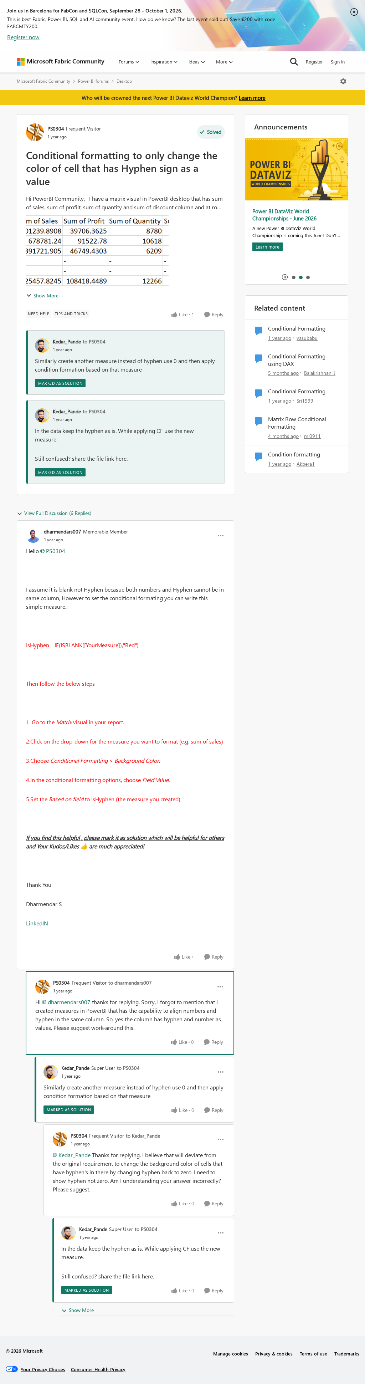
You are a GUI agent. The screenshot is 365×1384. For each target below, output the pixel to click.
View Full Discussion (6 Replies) (57, 513)
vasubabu (307, 337)
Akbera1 (306, 463)
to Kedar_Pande (143, 1135)
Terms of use (313, 1353)
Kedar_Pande (67, 341)
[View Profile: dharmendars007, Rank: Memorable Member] (33, 535)
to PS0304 (94, 341)
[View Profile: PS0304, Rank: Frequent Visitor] (35, 132)
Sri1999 (305, 400)
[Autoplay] (285, 277)
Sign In (338, 61)
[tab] (293, 277)
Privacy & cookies (274, 1353)
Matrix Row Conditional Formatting (297, 422)
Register (314, 61)
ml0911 (312, 436)
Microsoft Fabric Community (43, 81)
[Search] (294, 61)
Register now (23, 37)
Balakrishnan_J (319, 372)
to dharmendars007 (130, 982)
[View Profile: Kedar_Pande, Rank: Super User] (50, 1072)
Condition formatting (294, 454)
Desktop (124, 81)
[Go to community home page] (60, 62)
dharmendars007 (62, 531)
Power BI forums (93, 81)
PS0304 (55, 128)
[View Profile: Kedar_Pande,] (42, 345)
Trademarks (346, 1353)
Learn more (252, 97)
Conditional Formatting (296, 328)
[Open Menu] (343, 81)
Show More (46, 295)
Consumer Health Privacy (98, 1369)
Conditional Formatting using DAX (296, 360)
